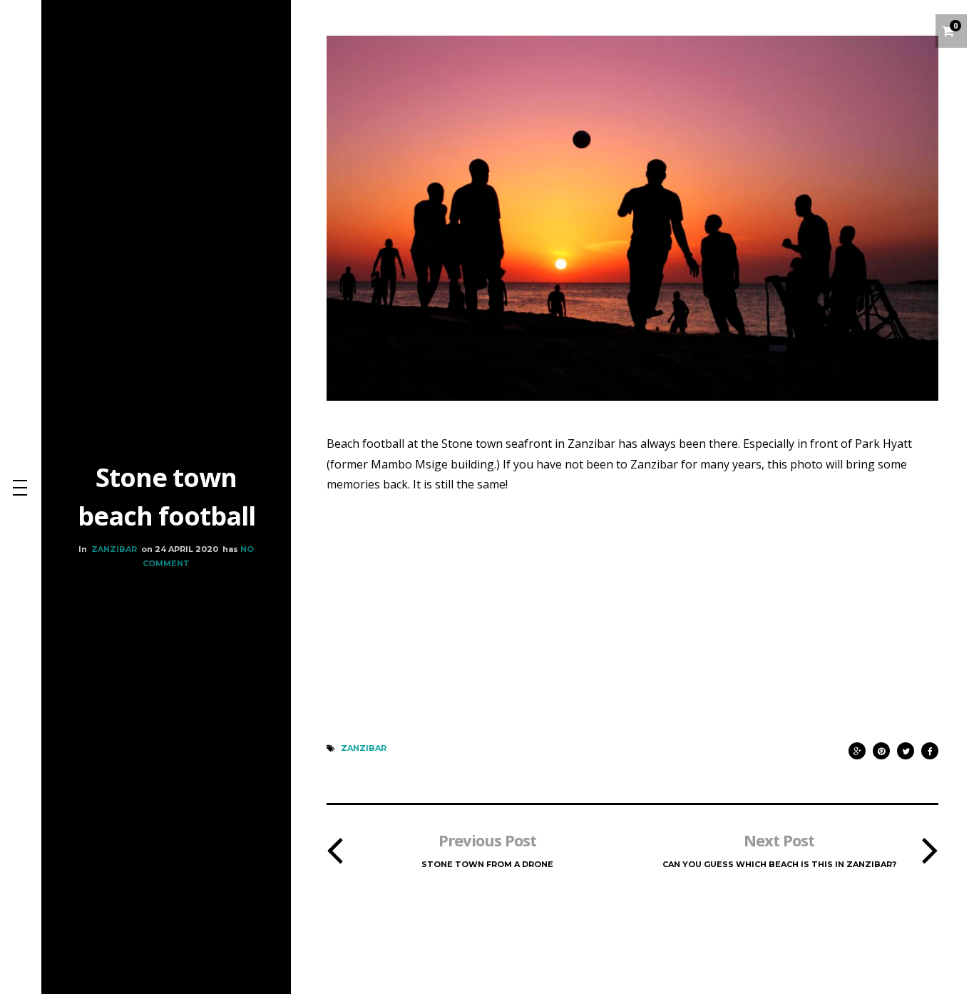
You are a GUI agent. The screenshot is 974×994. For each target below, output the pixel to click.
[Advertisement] (632, 600)
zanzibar (363, 748)
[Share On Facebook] (929, 747)
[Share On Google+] (857, 747)
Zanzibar (114, 549)
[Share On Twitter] (905, 747)
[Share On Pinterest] (881, 747)
